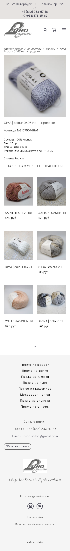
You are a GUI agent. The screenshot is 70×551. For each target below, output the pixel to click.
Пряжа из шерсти (35, 364)
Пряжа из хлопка (35, 376)
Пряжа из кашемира (35, 388)
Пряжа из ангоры (35, 406)
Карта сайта (35, 516)
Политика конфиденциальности (35, 524)
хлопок (50, 49)
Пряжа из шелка (35, 370)
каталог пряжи (13, 49)
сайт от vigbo (35, 542)
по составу (34, 49)
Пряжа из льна (35, 382)
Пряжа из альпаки (35, 400)
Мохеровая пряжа (35, 394)
